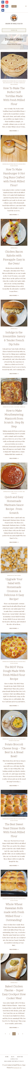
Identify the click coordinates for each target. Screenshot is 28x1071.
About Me (20, 1056)
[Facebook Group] (2, 10)
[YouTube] (7, 2)
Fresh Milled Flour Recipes (17, 81)
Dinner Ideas (6, 81)
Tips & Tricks (14, 84)
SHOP (14, 6)
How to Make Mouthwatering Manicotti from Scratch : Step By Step (14, 418)
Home (7, 1056)
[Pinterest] (2, 6)
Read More (14, 130)
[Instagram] (7, 6)
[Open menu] (25, 6)
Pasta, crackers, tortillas (17, 82)
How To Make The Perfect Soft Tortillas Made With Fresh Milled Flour (14, 96)
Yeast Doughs (14, 165)
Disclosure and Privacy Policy (14, 1061)
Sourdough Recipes (14, 740)
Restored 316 (17, 1068)
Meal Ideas (6, 82)
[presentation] (14, 65)
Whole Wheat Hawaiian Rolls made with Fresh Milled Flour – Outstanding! (14, 912)
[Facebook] (2, 2)
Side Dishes (18, 575)
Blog (12, 1056)
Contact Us (14, 1059)
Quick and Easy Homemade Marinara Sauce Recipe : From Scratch (14, 504)
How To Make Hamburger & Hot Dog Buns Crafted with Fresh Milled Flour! (14, 177)
